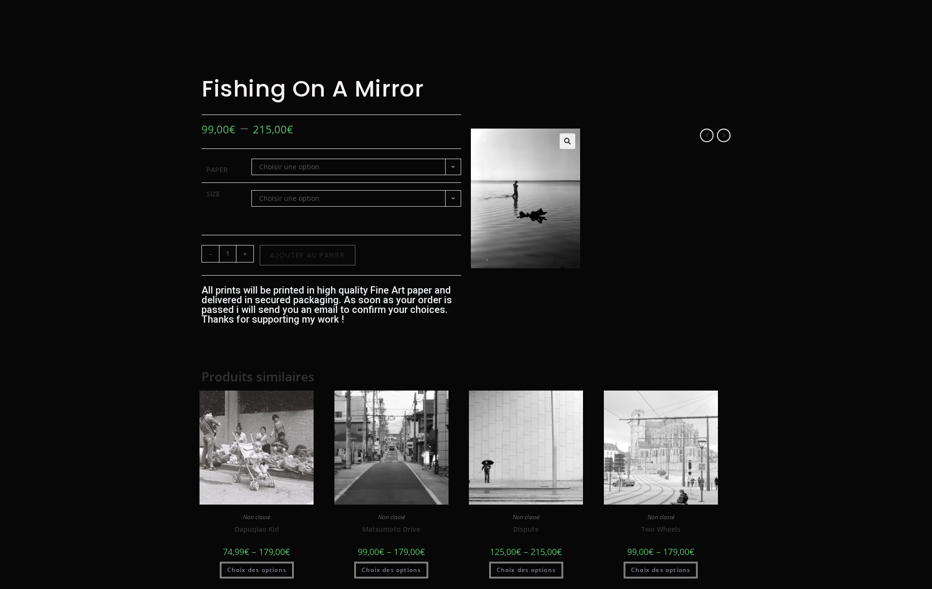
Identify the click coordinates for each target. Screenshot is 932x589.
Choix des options (256, 570)
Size (213, 193)
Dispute (526, 529)
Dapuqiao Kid (256, 529)
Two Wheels (661, 529)
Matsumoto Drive (391, 529)
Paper (217, 169)
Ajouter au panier (307, 255)
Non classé (256, 517)
